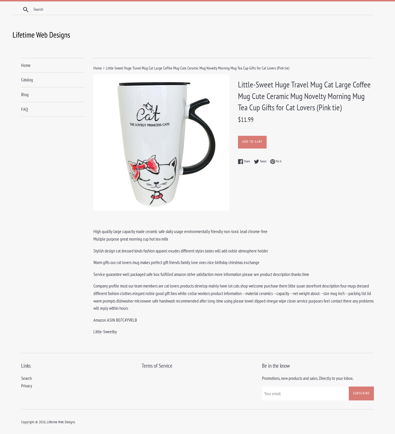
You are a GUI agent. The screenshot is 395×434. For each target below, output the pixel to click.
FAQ (24, 109)
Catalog (27, 80)
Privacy (26, 386)
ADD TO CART (252, 141)
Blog (25, 94)
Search (26, 378)
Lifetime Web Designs (61, 422)
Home (26, 65)
